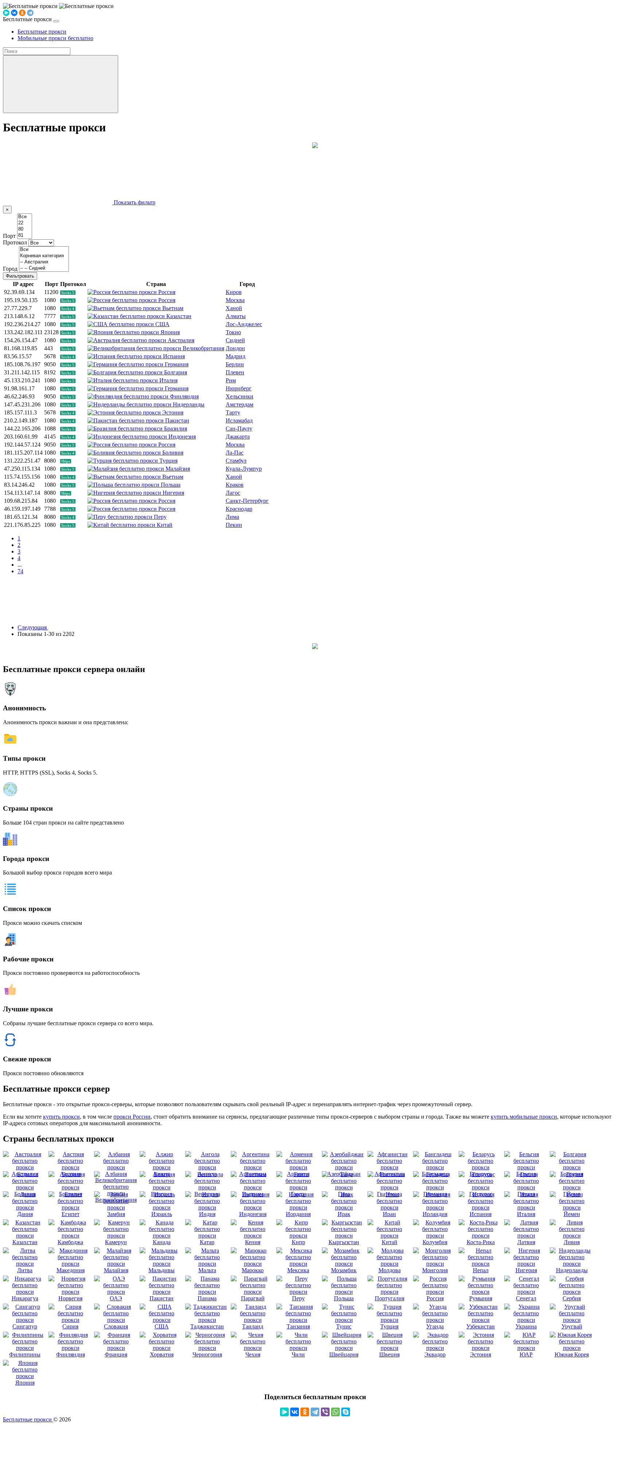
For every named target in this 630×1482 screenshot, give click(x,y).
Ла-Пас (235, 452)
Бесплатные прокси (28, 1419)
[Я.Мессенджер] (6, 12)
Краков (235, 485)
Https (65, 461)
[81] (25, 235)
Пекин (234, 525)
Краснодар (239, 509)
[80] (25, 229)
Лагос (233, 493)
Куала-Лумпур (244, 469)
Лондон (235, 348)
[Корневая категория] (44, 256)
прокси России (132, 1117)
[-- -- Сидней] (44, 268)
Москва (235, 300)
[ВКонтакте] (14, 12)
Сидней (235, 340)
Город (10, 269)
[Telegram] (30, 12)
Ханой (234, 308)
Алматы (236, 316)
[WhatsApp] (335, 1412)
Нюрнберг (239, 388)
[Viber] (325, 1412)
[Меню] (56, 21)
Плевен (235, 372)
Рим (231, 380)
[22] (25, 223)
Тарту (233, 412)
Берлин (235, 364)
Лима (232, 517)
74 (20, 571)
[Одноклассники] (22, 12)
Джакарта (238, 436)
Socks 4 (67, 308)
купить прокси (61, 1117)
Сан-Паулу (239, 428)
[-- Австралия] (44, 262)
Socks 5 (67, 292)
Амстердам (239, 404)
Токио (233, 332)
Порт (9, 236)
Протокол (15, 242)
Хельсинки (239, 396)
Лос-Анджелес (244, 324)
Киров (234, 292)
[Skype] (345, 1412)
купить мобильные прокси (524, 1117)
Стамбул (236, 461)
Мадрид (235, 356)
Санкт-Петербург (247, 501)
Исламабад (239, 420)
